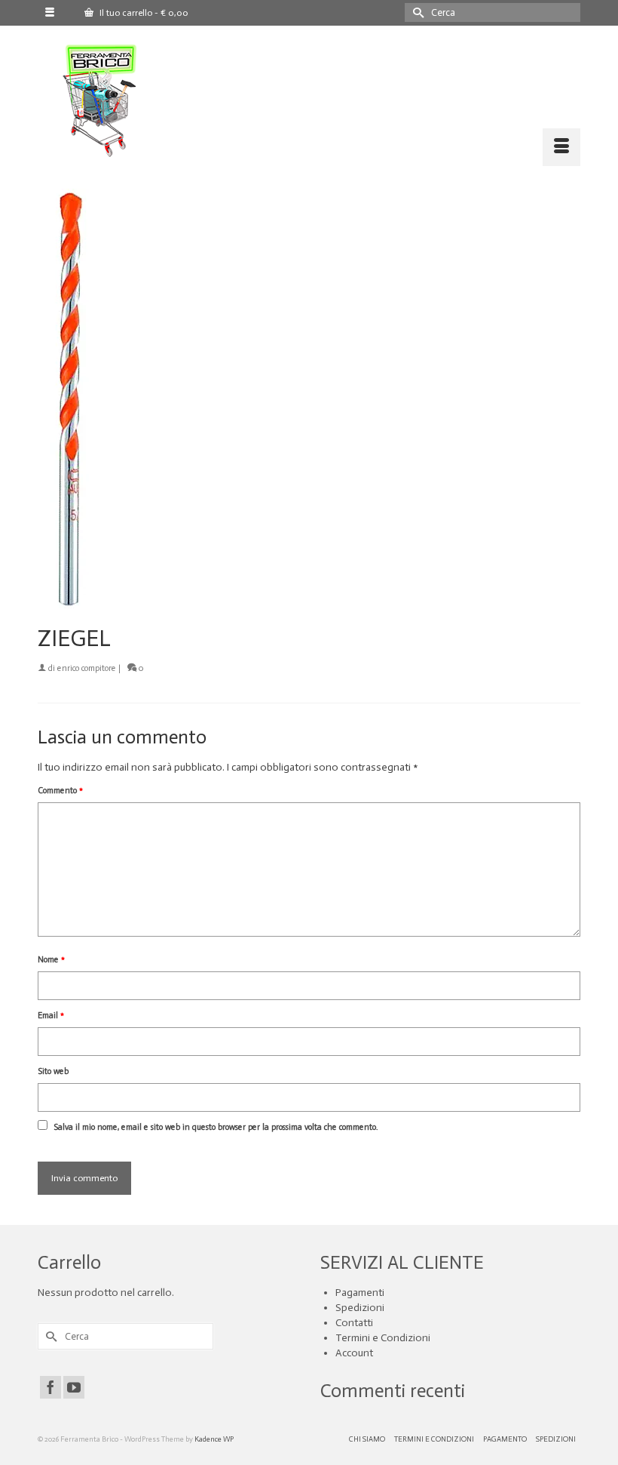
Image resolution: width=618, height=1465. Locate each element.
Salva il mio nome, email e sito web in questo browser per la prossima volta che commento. (216, 1127)
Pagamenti (359, 1292)
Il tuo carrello (142, 13)
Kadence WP (214, 1439)
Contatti (354, 1322)
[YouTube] (73, 1387)
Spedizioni (359, 1307)
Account (354, 1353)
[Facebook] (50, 1387)
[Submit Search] (416, 12)
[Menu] (561, 147)
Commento (60, 791)
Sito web (53, 1071)
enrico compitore (86, 668)
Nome (51, 960)
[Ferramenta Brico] (318, 101)
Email (51, 1015)
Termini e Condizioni (382, 1337)
